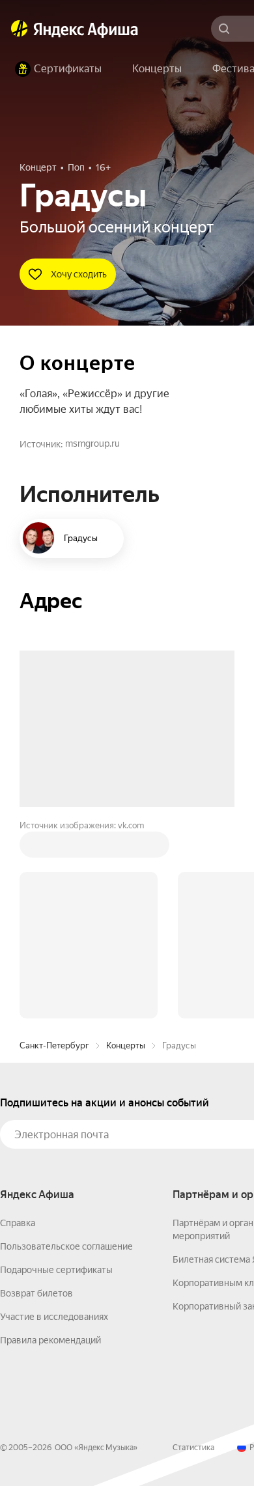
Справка (17, 1025)
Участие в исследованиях (54, 1119)
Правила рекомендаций (50, 1143)
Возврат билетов (36, 1096)
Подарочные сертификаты (56, 1072)
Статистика (193, 1250)
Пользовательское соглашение (66, 1049)
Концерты (125, 848)
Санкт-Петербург (54, 848)
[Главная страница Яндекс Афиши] (19, 28)
